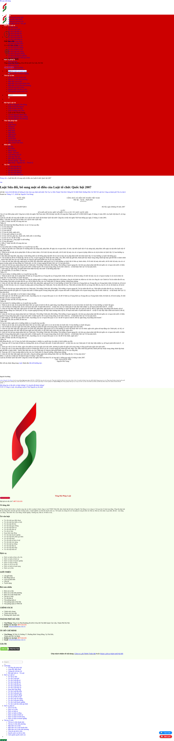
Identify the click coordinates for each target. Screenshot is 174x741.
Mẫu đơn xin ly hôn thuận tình (19, 83)
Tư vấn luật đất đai (14, 166)
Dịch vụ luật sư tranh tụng (17, 71)
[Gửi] (5, 664)
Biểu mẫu (7, 144)
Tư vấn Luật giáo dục (15, 45)
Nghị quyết (12, 135)
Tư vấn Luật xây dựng (16, 51)
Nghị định (11, 133)
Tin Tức (7, 164)
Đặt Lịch (167, 736)
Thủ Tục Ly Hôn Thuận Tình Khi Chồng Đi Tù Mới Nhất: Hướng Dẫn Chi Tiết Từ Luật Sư (61, 192)
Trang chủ (3, 178)
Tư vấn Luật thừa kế (15, 37)
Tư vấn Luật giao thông (16, 54)
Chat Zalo (167, 733)
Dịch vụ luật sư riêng (15, 67)
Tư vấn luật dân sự (14, 168)
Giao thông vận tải (14, 155)
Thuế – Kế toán (13, 153)
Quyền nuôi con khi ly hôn (17, 89)
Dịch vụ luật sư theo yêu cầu (13, 557)
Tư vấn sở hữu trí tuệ (15, 49)
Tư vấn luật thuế (9, 538)
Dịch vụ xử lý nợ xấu (11, 564)
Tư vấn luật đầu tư (10, 546)
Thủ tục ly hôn (9, 75)
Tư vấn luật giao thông (11, 526)
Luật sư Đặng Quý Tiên (16, 111)
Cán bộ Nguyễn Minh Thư (17, 115)
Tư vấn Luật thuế (14, 29)
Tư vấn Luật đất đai (15, 33)
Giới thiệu (7, 15)
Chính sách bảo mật (10, 613)
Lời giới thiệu (8, 576)
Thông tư (11, 126)
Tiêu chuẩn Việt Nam (15, 143)
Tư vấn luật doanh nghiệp (12, 535)
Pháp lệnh (11, 137)
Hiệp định (11, 131)
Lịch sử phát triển (9, 579)
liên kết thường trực (35, 363)
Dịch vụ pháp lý (9, 59)
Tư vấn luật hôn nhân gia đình (13, 537)
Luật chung (12, 124)
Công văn (11, 129)
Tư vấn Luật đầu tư (14, 31)
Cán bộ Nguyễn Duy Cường (18, 117)
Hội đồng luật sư (9, 577)
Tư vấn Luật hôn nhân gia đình (19, 58)
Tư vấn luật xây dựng (11, 542)
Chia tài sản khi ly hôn (16, 87)
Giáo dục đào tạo (14, 157)
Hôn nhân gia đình (14, 159)
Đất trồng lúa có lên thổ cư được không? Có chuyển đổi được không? (22, 385)
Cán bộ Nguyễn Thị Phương (18, 119)
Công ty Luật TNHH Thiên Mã (85, 654)
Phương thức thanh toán (11, 615)
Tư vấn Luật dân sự (15, 35)
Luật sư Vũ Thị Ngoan (16, 107)
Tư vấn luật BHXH (14, 173)
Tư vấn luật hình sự (15, 170)
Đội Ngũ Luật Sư (10, 102)
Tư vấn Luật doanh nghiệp (17, 56)
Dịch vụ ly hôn (13, 63)
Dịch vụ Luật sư (9, 25)
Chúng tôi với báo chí (15, 21)
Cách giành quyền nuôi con (18, 91)
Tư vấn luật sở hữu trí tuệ (12, 540)
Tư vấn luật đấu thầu (10, 547)
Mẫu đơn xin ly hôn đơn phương (19, 85)
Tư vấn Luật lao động (15, 47)
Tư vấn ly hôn (13, 27)
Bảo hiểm (11, 148)
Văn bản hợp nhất (14, 141)
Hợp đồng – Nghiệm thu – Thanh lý (20, 163)
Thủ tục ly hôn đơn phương (17, 79)
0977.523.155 (17, 501)
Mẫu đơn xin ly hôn (15, 81)
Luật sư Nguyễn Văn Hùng (17, 104)
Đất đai (10, 146)
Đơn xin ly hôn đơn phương (13, 593)
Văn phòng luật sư (10, 600)
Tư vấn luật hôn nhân (15, 175)
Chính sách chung (10, 611)
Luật (1, 182)
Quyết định (12, 139)
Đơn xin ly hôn (9, 591)
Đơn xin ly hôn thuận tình (12, 594)
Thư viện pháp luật (10, 120)
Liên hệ (6, 581)
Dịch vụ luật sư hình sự (16, 69)
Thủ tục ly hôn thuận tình (17, 77)
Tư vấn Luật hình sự (15, 39)
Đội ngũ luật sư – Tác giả (17, 23)
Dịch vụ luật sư (13, 65)
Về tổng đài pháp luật (15, 17)
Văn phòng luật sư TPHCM (13, 604)
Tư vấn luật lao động (10, 544)
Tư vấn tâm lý (8, 598)
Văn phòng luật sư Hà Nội (12, 602)
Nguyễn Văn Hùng (27, 194)
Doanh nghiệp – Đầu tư (16, 161)
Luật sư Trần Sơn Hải (15, 109)
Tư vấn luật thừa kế (10, 549)
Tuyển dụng (8, 583)
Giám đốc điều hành (15, 19)
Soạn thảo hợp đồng (15, 41)
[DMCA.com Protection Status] (10, 650)
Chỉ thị (10, 122)
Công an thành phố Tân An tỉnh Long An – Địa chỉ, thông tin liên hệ (113, 192)
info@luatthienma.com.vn (17, 626)
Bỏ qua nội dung (5, 1)
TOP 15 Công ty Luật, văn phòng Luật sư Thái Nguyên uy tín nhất (21, 387)
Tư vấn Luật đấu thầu (15, 43)
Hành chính (12, 151)
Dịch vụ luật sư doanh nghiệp (18, 73)
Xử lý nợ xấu (12, 61)
